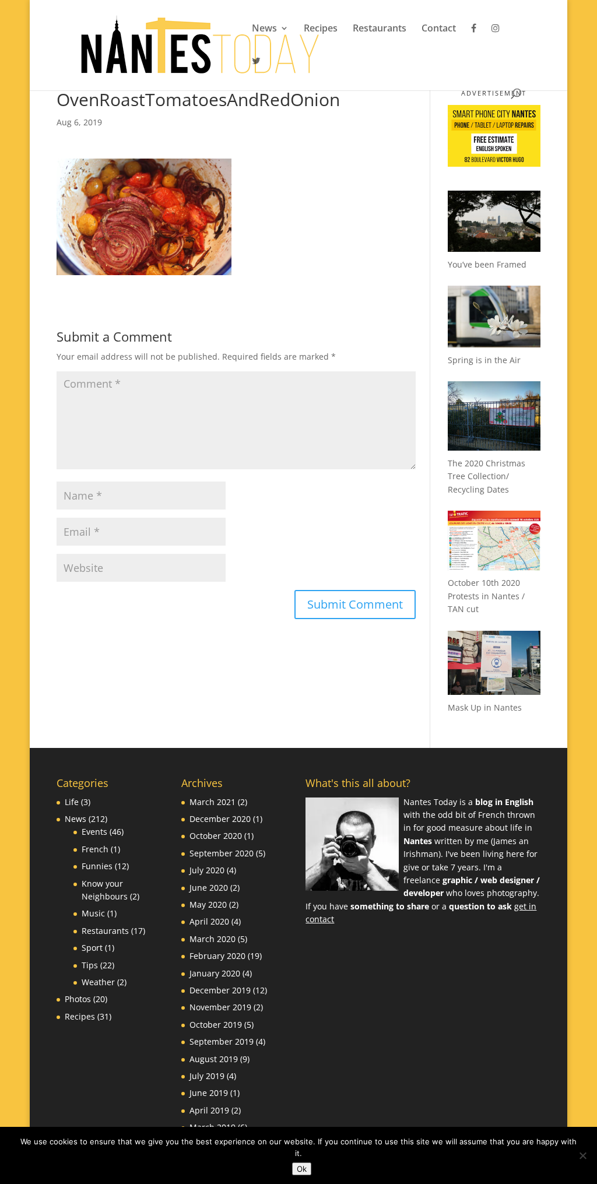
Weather (98, 982)
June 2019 (208, 1092)
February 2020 (217, 955)
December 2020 (220, 818)
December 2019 (220, 990)
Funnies (97, 866)
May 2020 (208, 904)
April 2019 (209, 1110)
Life (72, 801)
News (264, 29)
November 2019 (220, 1007)
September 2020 (221, 853)
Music (93, 913)
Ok (302, 1169)
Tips (90, 965)
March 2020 (212, 938)
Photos (78, 998)
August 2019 (213, 1058)
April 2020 (209, 921)
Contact (439, 29)
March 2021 (212, 801)
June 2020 (208, 887)
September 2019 (221, 1041)
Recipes (321, 29)
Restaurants (379, 29)
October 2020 (215, 835)
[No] (582, 1155)
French (95, 849)
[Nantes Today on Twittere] (256, 72)
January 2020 (214, 973)
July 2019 (206, 1075)
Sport (92, 947)
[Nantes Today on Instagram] (495, 39)
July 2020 (206, 870)
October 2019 (215, 1024)
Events (94, 831)
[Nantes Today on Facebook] (473, 39)
